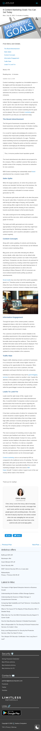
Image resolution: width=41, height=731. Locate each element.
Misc (4, 15)
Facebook (5, 684)
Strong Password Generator (10, 659)
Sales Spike (7, 52)
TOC (3, 727)
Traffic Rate (8, 61)
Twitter (4, 687)
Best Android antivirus (9, 665)
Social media (7, 280)
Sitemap (13, 727)
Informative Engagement (11, 58)
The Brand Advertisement (12, 48)
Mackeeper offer (6, 558)
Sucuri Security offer (7, 565)
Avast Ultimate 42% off (8, 562)
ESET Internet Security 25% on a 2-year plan (14, 569)
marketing (28, 112)
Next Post (36, 544)
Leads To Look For (10, 64)
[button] (37, 727)
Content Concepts (9, 55)
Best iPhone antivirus (8, 662)
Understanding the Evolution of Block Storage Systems (17, 593)
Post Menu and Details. (12, 44)
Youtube (4, 690)
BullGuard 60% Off (7, 555)
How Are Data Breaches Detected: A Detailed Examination (18, 621)
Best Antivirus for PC (8, 668)
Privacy (8, 727)
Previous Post (6, 544)
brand (33, 171)
